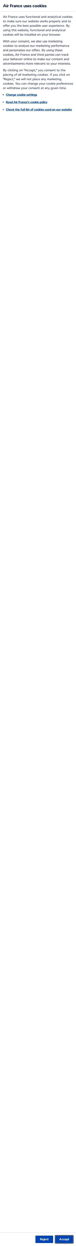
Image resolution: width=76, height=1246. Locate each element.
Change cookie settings (21, 94)
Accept (64, 1239)
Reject (44, 1239)
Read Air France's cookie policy (26, 102)
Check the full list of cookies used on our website (39, 109)
